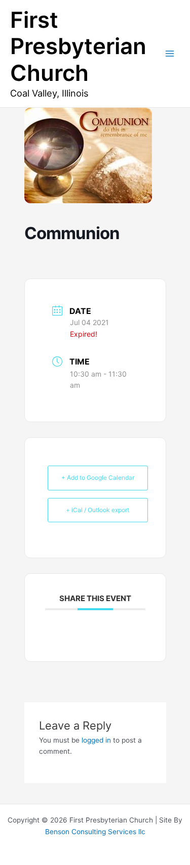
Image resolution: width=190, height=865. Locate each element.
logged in (96, 740)
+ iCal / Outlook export (97, 510)
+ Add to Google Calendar (97, 477)
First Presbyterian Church (78, 46)
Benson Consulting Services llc (95, 832)
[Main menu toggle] (170, 53)
